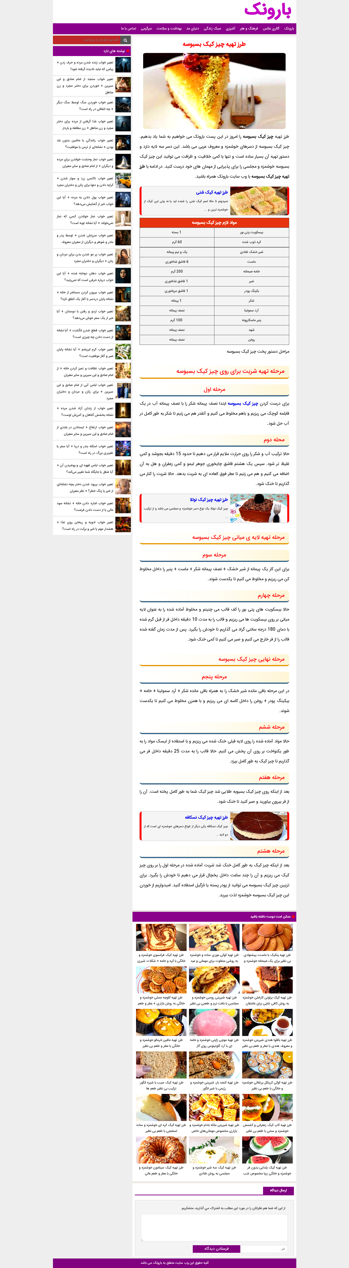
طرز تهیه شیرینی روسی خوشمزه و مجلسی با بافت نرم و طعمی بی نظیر (214, 1001)
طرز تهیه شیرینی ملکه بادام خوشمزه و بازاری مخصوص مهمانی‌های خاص (214, 1128)
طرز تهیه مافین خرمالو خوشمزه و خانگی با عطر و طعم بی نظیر (161, 1043)
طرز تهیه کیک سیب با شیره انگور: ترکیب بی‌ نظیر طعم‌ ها (161, 1086)
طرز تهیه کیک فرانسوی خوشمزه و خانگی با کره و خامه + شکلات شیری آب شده (161, 961)
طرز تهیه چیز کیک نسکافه (206, 817)
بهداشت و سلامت (169, 29)
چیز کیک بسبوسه (243, 403)
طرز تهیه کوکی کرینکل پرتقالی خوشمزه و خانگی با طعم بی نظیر (267, 1086)
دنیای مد (192, 29)
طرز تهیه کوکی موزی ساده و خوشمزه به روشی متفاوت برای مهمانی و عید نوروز (214, 961)
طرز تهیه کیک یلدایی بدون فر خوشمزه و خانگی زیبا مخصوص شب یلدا (267, 1174)
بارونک (289, 29)
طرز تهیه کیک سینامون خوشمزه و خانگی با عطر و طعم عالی (161, 1171)
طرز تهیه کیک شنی (212, 192)
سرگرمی (146, 29)
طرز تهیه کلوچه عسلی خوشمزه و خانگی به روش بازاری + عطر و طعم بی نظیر (161, 1003)
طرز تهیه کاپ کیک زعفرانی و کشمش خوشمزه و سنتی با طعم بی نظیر (267, 1128)
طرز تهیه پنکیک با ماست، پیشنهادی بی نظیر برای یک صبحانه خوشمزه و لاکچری (267, 961)
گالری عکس (271, 29)
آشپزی (230, 29)
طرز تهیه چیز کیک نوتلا (209, 499)
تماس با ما (128, 29)
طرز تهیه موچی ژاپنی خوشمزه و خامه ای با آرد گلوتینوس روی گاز (214, 1043)
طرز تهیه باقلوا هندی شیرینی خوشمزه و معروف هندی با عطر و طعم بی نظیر (267, 1043)
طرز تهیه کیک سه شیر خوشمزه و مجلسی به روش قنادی (214, 1171)
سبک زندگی (212, 29)
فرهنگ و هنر (249, 29)
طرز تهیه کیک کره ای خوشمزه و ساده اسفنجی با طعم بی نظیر (161, 1128)
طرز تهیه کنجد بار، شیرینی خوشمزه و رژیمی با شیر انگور (214, 1086)
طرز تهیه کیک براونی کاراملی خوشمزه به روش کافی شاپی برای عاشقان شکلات (267, 1003)
